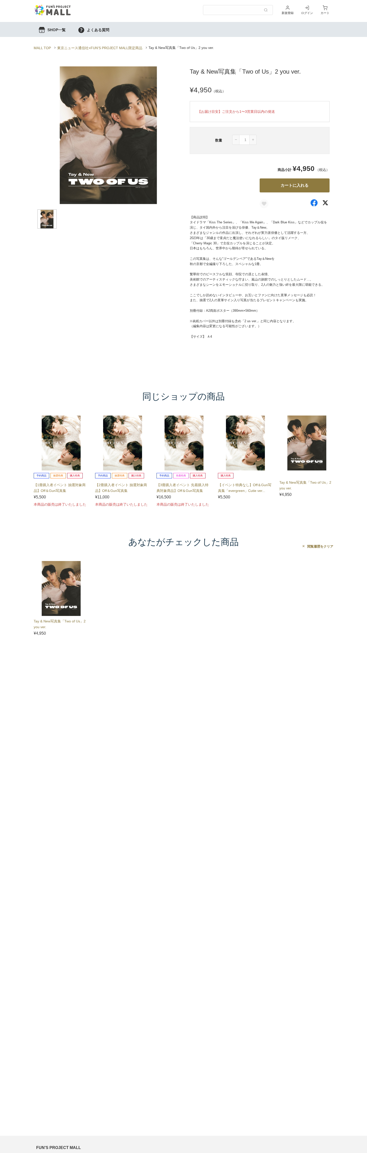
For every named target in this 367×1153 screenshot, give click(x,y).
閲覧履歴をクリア (319, 546)
